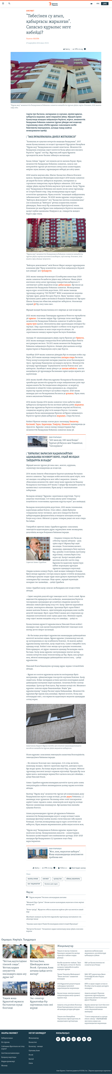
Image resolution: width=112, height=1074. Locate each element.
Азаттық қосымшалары (10, 1053)
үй (35, 304)
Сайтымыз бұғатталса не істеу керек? (12, 1048)
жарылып (61, 416)
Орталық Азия (34, 1051)
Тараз (38, 424)
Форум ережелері (8, 1061)
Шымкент (66, 424)
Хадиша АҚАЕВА (32, 39)
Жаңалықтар (34, 1038)
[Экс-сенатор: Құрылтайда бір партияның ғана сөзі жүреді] (42, 989)
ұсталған (70, 394)
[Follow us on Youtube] (68, 1039)
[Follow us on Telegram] (79, 1039)
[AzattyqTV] (91, 3)
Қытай (31, 1059)
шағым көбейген (69, 369)
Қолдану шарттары (8, 1057)
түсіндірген (46, 271)
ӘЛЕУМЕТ (30, 11)
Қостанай (30, 424)
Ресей (31, 1055)
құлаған (32, 319)
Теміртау (57, 424)
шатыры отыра (68, 358)
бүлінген (80, 338)
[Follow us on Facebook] (58, 1039)
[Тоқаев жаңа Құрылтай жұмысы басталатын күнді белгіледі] (15, 989)
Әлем (31, 1063)
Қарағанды (47, 424)
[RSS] (84, 1039)
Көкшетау (74, 422)
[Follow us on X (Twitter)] (63, 1039)
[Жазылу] (89, 1039)
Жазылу (4, 1066)
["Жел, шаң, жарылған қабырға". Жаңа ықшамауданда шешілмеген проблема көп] (37, 853)
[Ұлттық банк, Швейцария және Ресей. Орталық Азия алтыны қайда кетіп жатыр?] (42, 951)
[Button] (66, 49)
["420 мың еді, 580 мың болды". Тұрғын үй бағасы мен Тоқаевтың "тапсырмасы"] (37, 441)
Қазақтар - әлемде (36, 1046)
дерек (69, 797)
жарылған (79, 405)
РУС (98, 4)
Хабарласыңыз (7, 1038)
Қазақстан (33, 1042)
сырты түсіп (31, 324)
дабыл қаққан (64, 285)
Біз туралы (5, 1042)
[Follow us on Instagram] (74, 1039)
